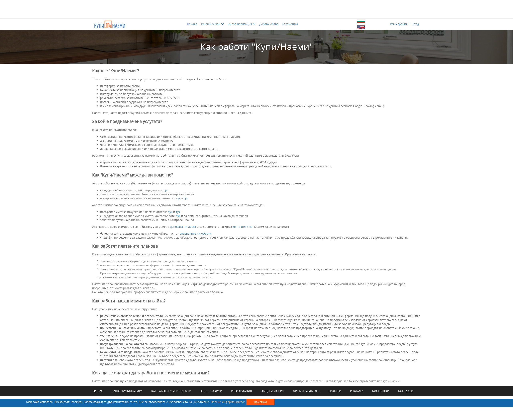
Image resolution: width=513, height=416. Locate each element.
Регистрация (399, 24)
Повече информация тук (228, 402)
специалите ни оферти (195, 233)
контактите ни (242, 227)
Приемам (260, 402)
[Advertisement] (256, 9)
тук (166, 190)
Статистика (290, 24)
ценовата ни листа (183, 227)
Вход (415, 24)
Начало (192, 24)
